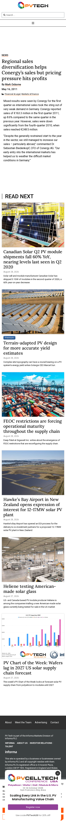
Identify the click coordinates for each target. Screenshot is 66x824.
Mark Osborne (13, 84)
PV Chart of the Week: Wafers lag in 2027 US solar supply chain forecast (33, 668)
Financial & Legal (12, 94)
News (5, 55)
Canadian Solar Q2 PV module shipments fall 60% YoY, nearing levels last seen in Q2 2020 (32, 259)
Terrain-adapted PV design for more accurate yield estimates (30, 348)
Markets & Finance (30, 94)
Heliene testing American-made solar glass (29, 589)
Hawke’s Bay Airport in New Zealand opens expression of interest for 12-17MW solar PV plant (32, 507)
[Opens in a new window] (11, 752)
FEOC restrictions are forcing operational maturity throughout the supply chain (32, 426)
